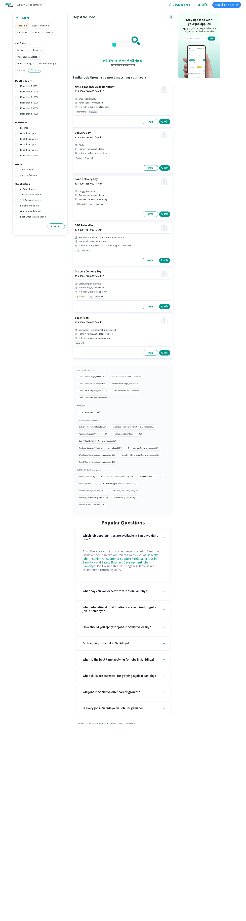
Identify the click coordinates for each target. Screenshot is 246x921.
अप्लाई (150, 122)
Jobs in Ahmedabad (97, 723)
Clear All (56, 226)
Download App (181, 5)
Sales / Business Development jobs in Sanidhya (117, 564)
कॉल (166, 122)
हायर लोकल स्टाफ (224, 5)
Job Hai (81, 723)
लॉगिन (205, 5)
